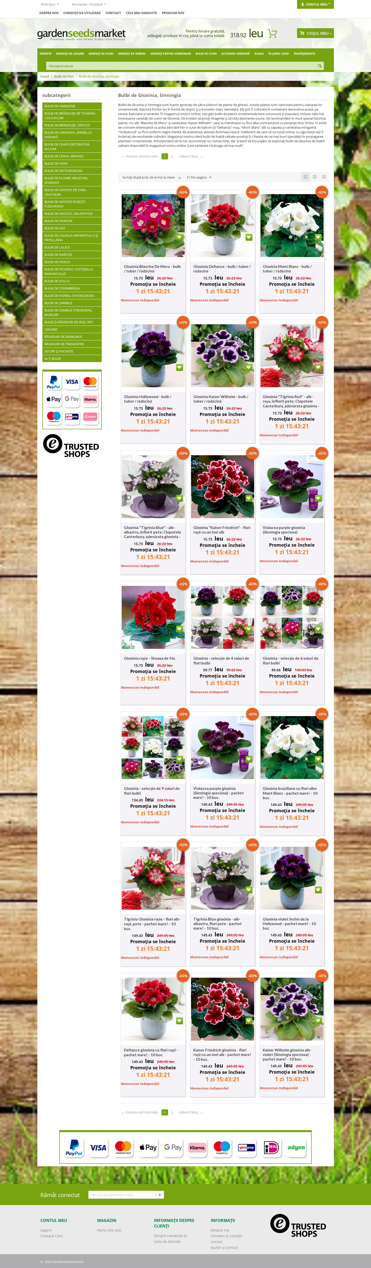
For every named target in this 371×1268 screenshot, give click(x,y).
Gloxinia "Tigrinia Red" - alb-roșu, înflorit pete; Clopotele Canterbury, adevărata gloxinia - (291, 401)
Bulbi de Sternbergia (62, 288)
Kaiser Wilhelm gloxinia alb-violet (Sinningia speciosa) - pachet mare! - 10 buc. (287, 1054)
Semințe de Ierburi (132, 53)
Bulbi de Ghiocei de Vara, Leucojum (65, 192)
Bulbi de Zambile (58, 303)
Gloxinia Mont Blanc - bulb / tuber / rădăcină (287, 268)
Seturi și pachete (58, 351)
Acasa (259, 53)
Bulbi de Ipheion (58, 221)
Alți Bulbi (52, 358)
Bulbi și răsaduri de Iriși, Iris (68, 322)
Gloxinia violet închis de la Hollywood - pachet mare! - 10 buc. (289, 923)
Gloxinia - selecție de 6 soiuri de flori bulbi (291, 660)
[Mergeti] (160, 1195)
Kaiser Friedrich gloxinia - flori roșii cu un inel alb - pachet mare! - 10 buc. (222, 1055)
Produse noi (173, 13)
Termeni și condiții (226, 1236)
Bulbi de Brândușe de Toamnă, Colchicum (70, 115)
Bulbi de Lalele (57, 247)
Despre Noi (49, 13)
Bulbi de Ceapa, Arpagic (64, 156)
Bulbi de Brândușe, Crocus (67, 125)
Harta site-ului (109, 1230)
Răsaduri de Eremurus (63, 336)
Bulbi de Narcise (58, 254)
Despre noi (220, 1230)
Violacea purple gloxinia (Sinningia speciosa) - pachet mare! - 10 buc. (218, 793)
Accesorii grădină (235, 53)
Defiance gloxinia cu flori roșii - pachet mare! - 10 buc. (151, 1052)
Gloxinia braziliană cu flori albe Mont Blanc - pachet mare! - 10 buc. (290, 793)
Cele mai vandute (141, 13)
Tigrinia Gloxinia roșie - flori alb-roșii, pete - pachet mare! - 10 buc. (152, 924)
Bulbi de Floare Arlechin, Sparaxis (66, 180)
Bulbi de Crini (56, 163)
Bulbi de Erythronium (63, 170)
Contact (113, 13)
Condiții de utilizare (82, 13)
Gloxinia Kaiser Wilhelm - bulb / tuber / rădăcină (220, 398)
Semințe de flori (101, 53)
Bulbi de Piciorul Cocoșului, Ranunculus (68, 271)
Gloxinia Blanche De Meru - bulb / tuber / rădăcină (152, 268)
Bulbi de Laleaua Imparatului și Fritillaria (71, 237)
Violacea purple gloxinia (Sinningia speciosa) (284, 529)
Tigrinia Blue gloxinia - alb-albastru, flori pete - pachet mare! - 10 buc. (217, 923)
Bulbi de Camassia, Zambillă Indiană (68, 134)
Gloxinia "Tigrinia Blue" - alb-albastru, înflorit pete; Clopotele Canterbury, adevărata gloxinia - (152, 532)
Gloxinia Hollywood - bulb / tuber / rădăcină (147, 398)
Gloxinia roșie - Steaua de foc (149, 658)
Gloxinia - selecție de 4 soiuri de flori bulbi (221, 660)
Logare (46, 1230)
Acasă (44, 76)
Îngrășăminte (304, 53)
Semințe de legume (70, 53)
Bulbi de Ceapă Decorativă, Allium (67, 146)
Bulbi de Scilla (56, 281)
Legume (50, 329)
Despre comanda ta (170, 1235)
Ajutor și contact (224, 1247)
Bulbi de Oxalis (57, 262)
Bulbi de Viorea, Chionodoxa (69, 295)
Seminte (45, 53)
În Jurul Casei (278, 53)
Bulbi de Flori (206, 53)
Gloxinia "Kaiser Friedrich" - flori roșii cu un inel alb (221, 529)
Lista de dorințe (167, 1241)
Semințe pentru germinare (170, 53)
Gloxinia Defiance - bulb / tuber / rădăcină (222, 268)
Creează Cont (51, 1236)
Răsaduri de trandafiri (64, 344)
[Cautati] (320, 66)
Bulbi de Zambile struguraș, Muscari (68, 312)
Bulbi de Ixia (54, 228)
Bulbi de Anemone (59, 106)
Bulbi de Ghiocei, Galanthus (68, 213)
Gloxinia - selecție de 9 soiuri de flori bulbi (152, 790)
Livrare (216, 1241)
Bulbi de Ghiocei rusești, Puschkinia (65, 203)
